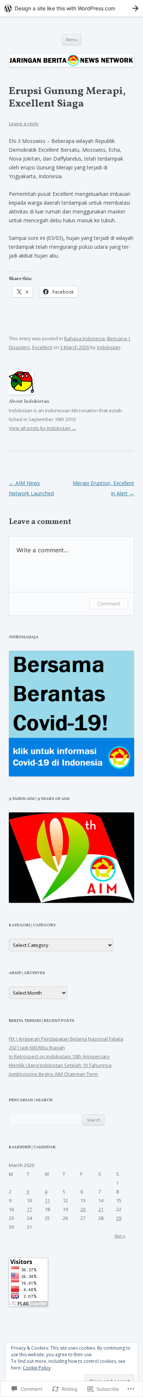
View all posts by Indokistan (42, 428)
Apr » (119, 1235)
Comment (108, 603)
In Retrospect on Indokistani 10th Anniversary (59, 1056)
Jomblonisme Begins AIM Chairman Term (53, 1074)
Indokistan (108, 347)
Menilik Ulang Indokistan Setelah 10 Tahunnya (60, 1065)
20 (82, 1209)
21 (100, 1209)
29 (118, 1218)
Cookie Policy (37, 1368)
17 (29, 1209)
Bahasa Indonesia (84, 338)
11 (47, 1200)
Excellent (42, 347)
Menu (71, 39)
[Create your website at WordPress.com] (71, 8)
